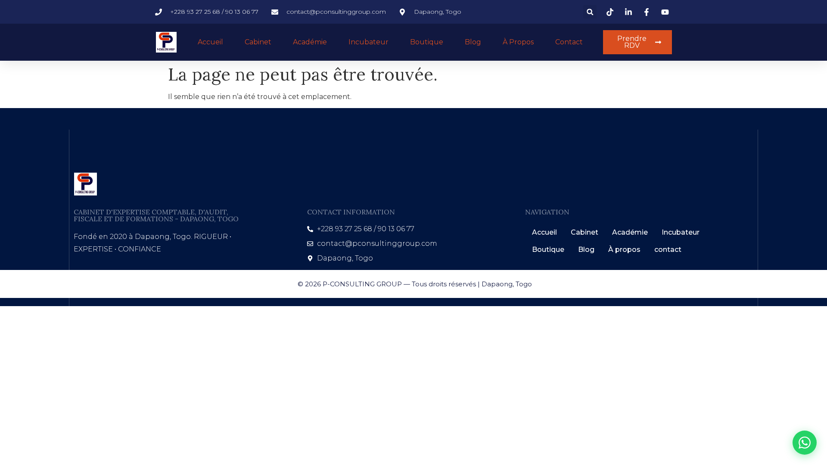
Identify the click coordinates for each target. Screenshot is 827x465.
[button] (590, 12)
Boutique (426, 42)
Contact (569, 42)
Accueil (210, 42)
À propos (518, 42)
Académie (310, 42)
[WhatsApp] (805, 443)
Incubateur (368, 42)
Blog (473, 42)
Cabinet (258, 42)
